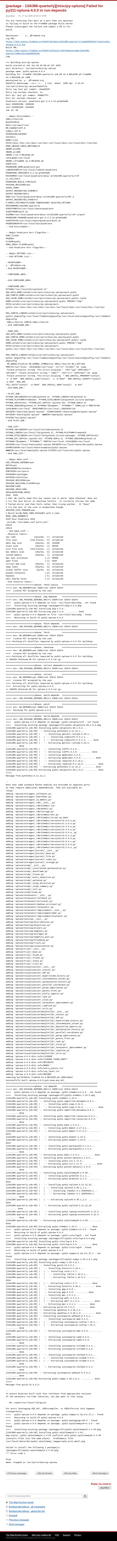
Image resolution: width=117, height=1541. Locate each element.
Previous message (17, 1473)
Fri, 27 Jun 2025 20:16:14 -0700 (32, 16)
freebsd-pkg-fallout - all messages (27, 1507)
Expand (13, 1515)
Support (66, 1535)
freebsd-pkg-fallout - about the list (27, 1511)
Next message (99, 1473)
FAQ (57, 1535)
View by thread (44, 1473)
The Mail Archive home (21, 1502)
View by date (70, 1473)
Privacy (77, 1535)
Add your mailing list (41, 1535)
